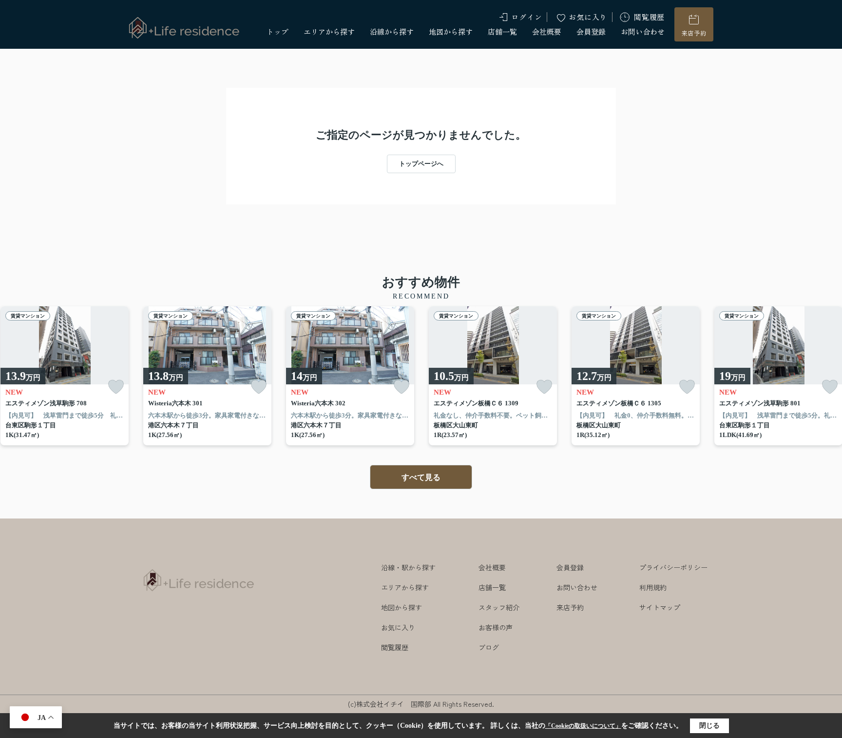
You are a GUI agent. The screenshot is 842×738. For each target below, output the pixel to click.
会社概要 (546, 31)
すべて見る (421, 477)
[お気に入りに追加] (116, 387)
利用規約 (653, 587)
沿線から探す (392, 31)
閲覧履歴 (649, 17)
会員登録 (591, 31)
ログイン (526, 17)
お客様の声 (495, 627)
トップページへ (421, 163)
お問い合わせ (643, 31)
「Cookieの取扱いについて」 (583, 725)
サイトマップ (659, 607)
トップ (277, 31)
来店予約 (694, 33)
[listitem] (207, 376)
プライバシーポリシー (673, 567)
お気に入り (588, 17)
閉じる (709, 725)
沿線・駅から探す (408, 567)
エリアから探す (329, 31)
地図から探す (451, 31)
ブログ (488, 647)
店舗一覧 (502, 31)
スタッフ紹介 (498, 607)
